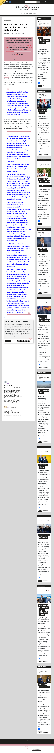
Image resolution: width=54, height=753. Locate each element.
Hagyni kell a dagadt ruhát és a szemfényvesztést (45, 182)
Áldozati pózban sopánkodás (44, 536)
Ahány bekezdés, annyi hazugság (44, 40)
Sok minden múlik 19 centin (44, 685)
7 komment (45, 510)
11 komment (46, 154)
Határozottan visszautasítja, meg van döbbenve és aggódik (44, 609)
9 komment (45, 292)
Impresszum (27, 746)
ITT (13, 53)
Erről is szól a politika (43, 466)
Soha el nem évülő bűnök (43, 250)
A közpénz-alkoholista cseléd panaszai (44, 318)
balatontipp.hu (7, 77)
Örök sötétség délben (44, 391)
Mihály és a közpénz (43, 111)
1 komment (45, 661)
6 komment (45, 367)
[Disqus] (18, 361)
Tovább (7, 341)
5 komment (45, 224)
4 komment (45, 86)
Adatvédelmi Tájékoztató (27, 748)
